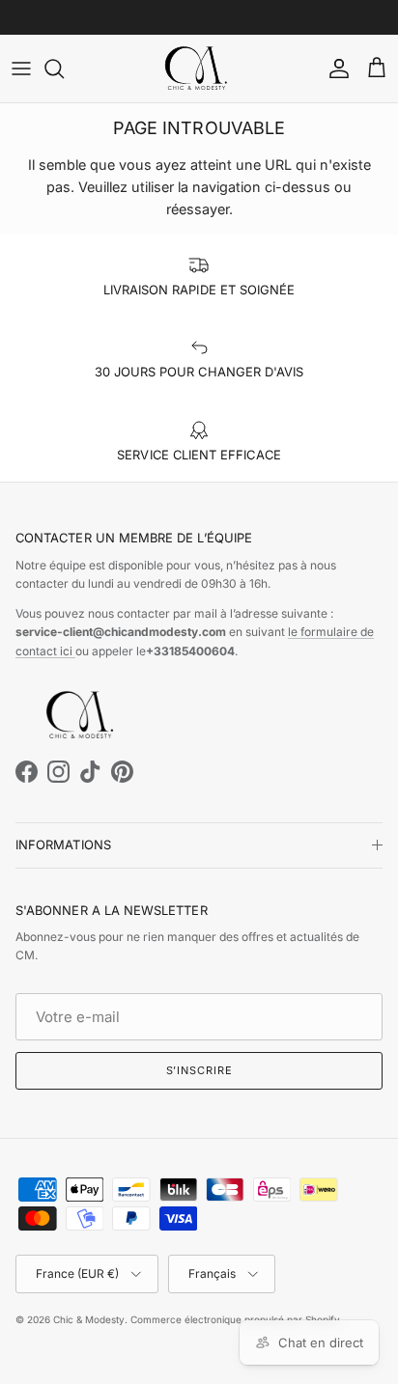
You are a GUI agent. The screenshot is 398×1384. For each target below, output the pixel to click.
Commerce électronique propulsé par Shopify (235, 1319)
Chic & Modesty (89, 1319)
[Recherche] (64, 68)
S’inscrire (199, 1070)
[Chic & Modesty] (199, 68)
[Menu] (21, 68)
